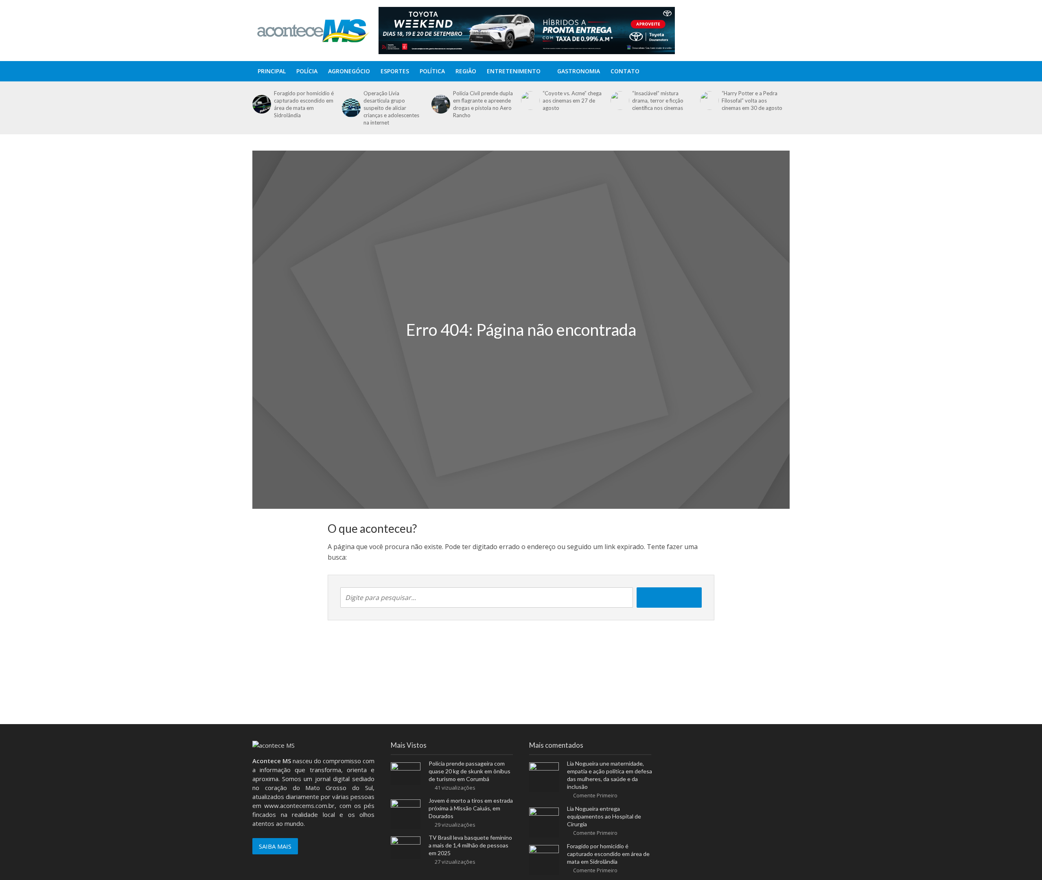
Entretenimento (514, 71)
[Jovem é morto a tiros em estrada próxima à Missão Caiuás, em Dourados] (405, 814)
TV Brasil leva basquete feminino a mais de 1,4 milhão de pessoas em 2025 (470, 845)
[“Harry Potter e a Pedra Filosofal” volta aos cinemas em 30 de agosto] (709, 100)
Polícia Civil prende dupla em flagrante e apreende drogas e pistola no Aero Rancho (483, 104)
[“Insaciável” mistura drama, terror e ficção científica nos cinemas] (619, 100)
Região (465, 71)
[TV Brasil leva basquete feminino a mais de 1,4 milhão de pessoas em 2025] (405, 847)
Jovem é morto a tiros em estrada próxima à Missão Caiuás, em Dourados (471, 808)
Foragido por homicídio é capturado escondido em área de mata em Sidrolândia (304, 104)
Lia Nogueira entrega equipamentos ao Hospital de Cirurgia (604, 816)
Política (432, 71)
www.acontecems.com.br (299, 805)
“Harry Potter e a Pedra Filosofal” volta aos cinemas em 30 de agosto (752, 100)
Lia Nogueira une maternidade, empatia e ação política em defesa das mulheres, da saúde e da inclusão (609, 775)
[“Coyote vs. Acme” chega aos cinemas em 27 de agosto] (530, 100)
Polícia (306, 71)
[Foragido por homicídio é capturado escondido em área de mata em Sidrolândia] (261, 104)
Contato (625, 71)
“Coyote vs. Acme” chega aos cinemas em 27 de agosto (572, 100)
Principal (272, 71)
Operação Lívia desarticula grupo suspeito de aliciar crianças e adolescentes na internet (391, 108)
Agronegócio (349, 71)
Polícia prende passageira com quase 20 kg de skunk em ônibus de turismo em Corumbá (469, 771)
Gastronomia (578, 71)
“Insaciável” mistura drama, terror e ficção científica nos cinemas (657, 100)
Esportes (395, 71)
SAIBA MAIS (275, 846)
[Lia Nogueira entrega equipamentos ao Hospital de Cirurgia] (544, 822)
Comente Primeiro (595, 795)
